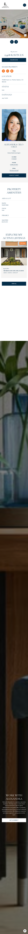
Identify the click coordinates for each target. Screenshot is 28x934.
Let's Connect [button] (14, 820)
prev (12, 42)
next (16, 42)
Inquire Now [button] (14, 60)
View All (14, 283)
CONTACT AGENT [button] (14, 175)
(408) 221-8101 (14, 164)
